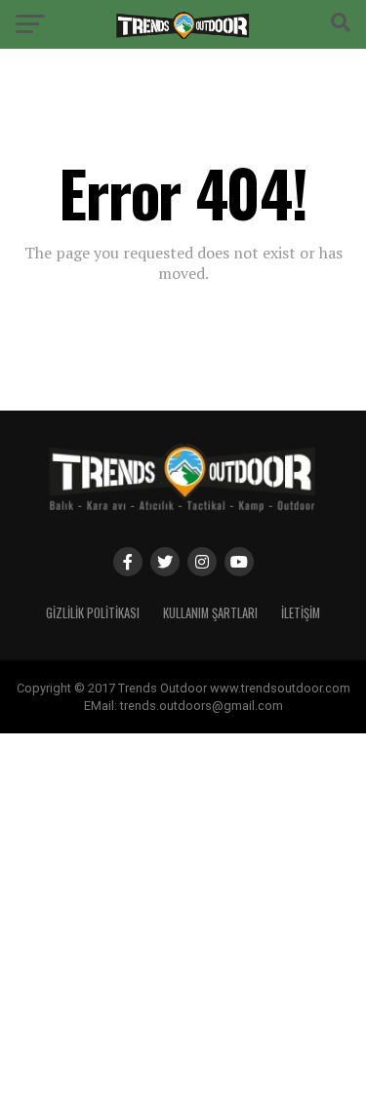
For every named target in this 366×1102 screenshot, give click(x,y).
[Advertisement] (183, 916)
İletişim (300, 613)
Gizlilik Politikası (93, 613)
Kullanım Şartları (210, 613)
